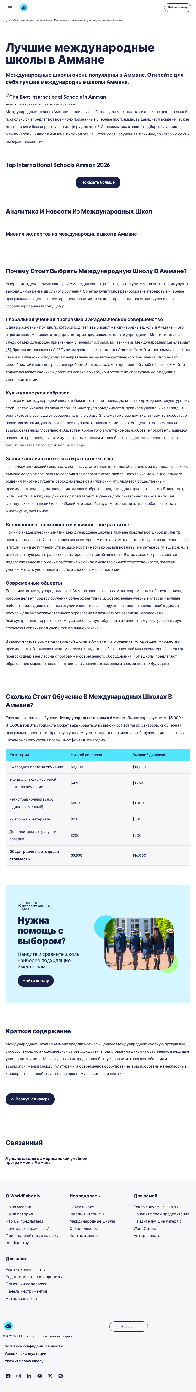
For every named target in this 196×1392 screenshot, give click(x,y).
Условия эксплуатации (25, 1354)
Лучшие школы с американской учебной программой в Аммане (46, 1160)
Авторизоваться (149, 1236)
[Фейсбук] (8, 1376)
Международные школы (28, 20)
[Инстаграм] (18, 1376)
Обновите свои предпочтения (161, 1214)
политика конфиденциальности (34, 1346)
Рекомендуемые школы (156, 1207)
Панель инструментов (26, 1291)
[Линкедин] (29, 1376)
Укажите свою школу (25, 1270)
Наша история (19, 1214)
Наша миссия (18, 1207)
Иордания (60, 20)
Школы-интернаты (87, 1214)
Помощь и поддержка (26, 1284)
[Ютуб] (39, 1376)
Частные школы (84, 1236)
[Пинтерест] (60, 1376)
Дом (7, 20)
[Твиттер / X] (50, 1376)
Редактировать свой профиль (34, 1277)
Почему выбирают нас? (28, 1228)
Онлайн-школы (84, 1228)
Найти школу (82, 1207)
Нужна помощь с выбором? (42, 931)
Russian (128, 1326)
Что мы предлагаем (24, 1221)
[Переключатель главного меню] (10, 7)
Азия (49, 20)
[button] (177, 7)
